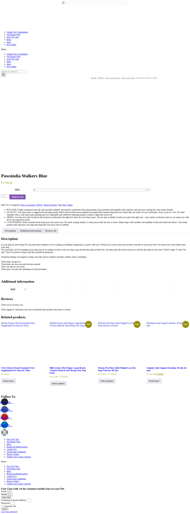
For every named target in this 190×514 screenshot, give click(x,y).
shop (9, 42)
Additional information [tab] (30, 231)
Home (94, 78)
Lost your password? (9, 512)
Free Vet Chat (13, 37)
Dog (64, 205)
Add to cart (17, 197)
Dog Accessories (113, 78)
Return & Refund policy (17, 447)
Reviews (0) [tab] (50, 231)
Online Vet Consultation (17, 32)
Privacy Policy (13, 454)
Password (5, 503)
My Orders (11, 44)
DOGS (101, 78)
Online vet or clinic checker (19, 457)
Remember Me (10, 506)
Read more (8, 381)
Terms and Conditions (16, 452)
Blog (9, 39)
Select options (58, 383)
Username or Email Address (13, 500)
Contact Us (12, 449)
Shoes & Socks (128, 78)
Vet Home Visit (13, 34)
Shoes (70, 205)
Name (4, 491)
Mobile (4, 494)
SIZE (17, 190)
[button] (95, 49)
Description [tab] (10, 231)
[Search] (3, 75)
